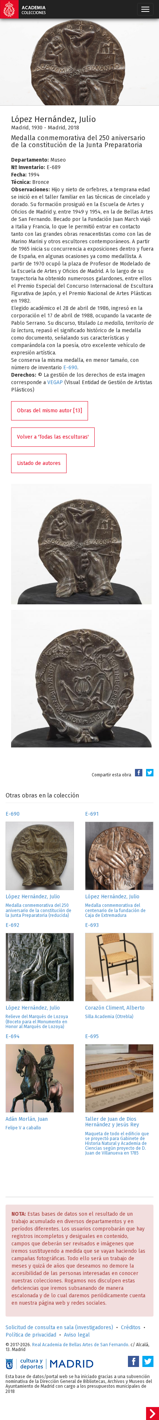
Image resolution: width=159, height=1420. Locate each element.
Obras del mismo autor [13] (49, 410)
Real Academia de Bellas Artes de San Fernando (80, 1344)
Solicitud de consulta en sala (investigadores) (59, 1327)
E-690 (70, 367)
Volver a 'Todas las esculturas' (53, 437)
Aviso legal (77, 1335)
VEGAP (55, 382)
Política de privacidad (31, 1335)
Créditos (131, 1327)
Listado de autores (39, 463)
